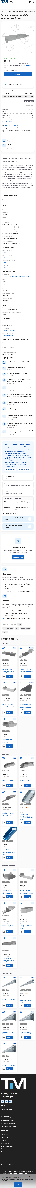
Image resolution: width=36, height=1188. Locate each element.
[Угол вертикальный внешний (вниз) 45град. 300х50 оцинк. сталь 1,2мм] (9, 698)
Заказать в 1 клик (18, 79)
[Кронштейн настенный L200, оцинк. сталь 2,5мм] (9, 1056)
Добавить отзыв (18, 557)
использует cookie (15, 1176)
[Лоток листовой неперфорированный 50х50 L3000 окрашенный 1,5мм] (9, 844)
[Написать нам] (29, 2)
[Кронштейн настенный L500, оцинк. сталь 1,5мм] (9, 992)
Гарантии (3, 1140)
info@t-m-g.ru (7, 1097)
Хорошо (18, 1184)
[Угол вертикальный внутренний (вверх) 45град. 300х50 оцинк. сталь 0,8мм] (9, 662)
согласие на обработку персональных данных (14, 1173)
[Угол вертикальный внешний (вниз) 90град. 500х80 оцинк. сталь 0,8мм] (27, 884)
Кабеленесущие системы (19, 11)
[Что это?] (11, 222)
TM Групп (11, 2)
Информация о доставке (11, 125)
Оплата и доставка (6, 1137)
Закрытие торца (8, 335)
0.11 (5, 267)
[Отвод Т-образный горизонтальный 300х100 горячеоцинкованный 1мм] (27, 662)
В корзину (18, 74)
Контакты (4, 1151)
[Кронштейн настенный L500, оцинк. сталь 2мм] (27, 992)
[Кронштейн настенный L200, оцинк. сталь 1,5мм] (9, 1025)
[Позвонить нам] (33, 2)
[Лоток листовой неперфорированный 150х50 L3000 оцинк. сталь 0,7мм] (27, 808)
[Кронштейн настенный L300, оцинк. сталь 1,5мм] (27, 1025)
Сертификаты (5, 1143)
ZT (5, 219)
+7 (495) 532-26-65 (9, 1094)
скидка (28, 65)
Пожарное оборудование (8, 1126)
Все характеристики (7, 121)
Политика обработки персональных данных (20, 1171)
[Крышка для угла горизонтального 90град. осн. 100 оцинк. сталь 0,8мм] (27, 918)
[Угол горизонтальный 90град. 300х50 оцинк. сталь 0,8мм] (9, 952)
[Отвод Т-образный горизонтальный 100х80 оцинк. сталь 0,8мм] (9, 918)
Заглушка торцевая (9, 330)
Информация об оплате (11, 134)
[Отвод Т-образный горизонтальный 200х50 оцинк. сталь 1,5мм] (9, 808)
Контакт (4, 1156)
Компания (4, 1130)
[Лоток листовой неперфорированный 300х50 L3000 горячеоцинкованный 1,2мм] (27, 698)
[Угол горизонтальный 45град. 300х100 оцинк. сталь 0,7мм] (9, 733)
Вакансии (4, 1149)
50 (4, 257)
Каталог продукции (8, 1117)
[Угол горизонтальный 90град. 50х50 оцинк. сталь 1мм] (27, 772)
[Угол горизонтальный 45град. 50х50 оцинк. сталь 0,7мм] (9, 772)
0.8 (5, 262)
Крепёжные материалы (8, 1123)
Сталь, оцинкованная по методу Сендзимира (17, 276)
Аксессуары (30, 11)
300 (5, 252)
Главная (3, 11)
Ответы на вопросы (7, 1146)
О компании (4, 1134)
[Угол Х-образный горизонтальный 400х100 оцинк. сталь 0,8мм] (9, 884)
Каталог (9, 11)
